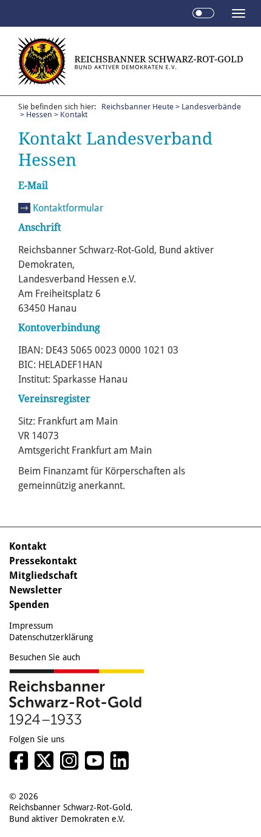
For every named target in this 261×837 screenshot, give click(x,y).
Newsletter (35, 590)
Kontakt (28, 546)
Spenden (29, 604)
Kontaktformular (68, 208)
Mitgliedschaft (43, 575)
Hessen (39, 114)
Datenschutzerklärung (51, 637)
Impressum (31, 625)
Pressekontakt (43, 561)
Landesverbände (211, 106)
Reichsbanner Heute (137, 106)
